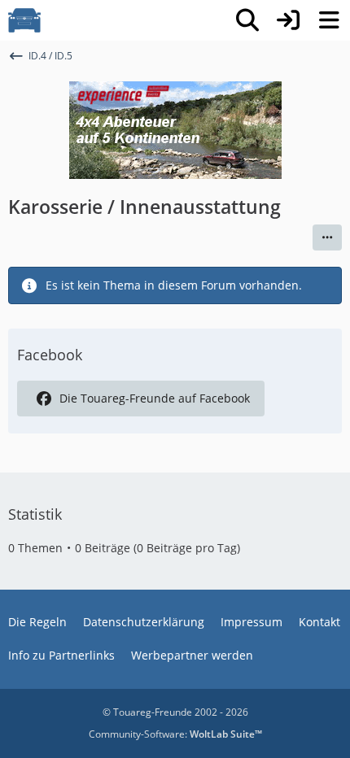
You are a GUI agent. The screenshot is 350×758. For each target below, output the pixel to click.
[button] (327, 237)
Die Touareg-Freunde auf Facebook (154, 398)
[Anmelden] (288, 20)
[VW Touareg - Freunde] (24, 20)
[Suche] (247, 20)
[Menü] (329, 20)
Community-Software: (175, 734)
